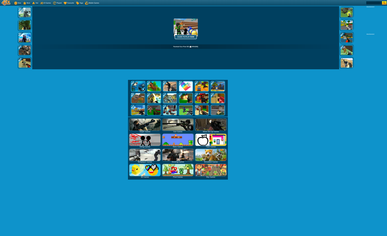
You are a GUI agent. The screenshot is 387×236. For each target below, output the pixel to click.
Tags (81, 3)
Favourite (70, 3)
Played (59, 3)
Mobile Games (94, 3)
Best (28, 3)
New (19, 3)
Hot (37, 3)
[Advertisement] (9, 36)
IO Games (47, 3)
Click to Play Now (185, 37)
